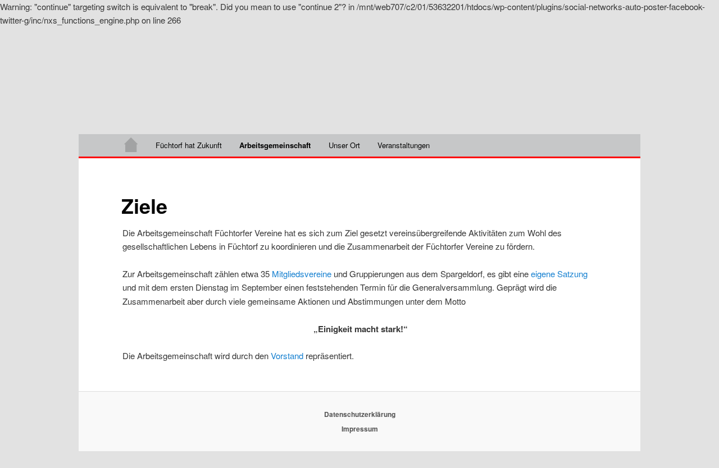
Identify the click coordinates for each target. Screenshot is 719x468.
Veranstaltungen (403, 145)
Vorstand (287, 355)
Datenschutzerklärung (359, 414)
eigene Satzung (559, 273)
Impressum (360, 429)
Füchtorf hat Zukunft (189, 145)
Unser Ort (344, 145)
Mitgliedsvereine (301, 273)
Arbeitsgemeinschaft (275, 145)
